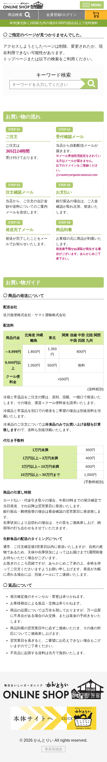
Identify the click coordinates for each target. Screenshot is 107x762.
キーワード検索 (53, 75)
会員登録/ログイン (61, 15)
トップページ (15, 59)
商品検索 (15, 15)
